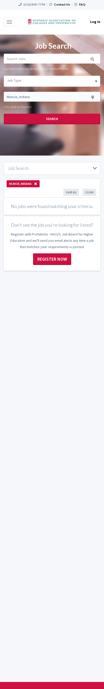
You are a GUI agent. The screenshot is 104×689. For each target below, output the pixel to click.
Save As (71, 192)
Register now (52, 259)
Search (52, 118)
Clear (89, 192)
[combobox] (52, 81)
